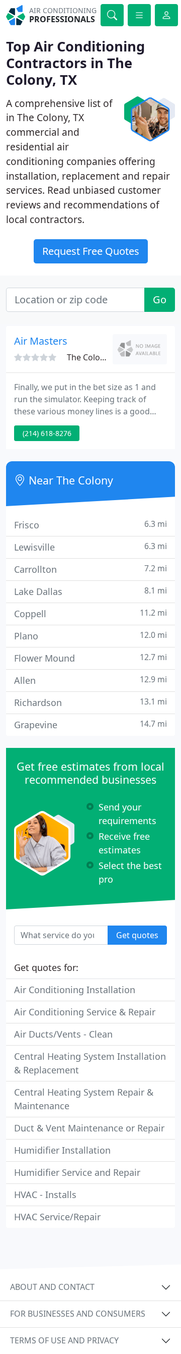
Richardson (90, 702)
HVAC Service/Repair (57, 1217)
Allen (90, 680)
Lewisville (90, 546)
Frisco (90, 524)
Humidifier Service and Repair (77, 1172)
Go (159, 299)
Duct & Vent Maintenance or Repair (89, 1128)
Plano (90, 635)
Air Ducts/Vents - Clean (63, 1034)
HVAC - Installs (45, 1194)
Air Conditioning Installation (74, 990)
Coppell (90, 613)
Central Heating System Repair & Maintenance (83, 1099)
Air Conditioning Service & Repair (84, 1012)
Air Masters (40, 341)
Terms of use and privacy (64, 1340)
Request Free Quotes (90, 251)
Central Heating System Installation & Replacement (90, 1063)
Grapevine (90, 724)
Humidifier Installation (62, 1150)
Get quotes (137, 935)
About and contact (52, 1286)
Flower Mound (90, 658)
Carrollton (90, 569)
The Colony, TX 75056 (106, 357)
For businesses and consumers (77, 1313)
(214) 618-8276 (47, 433)
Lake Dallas (90, 591)
